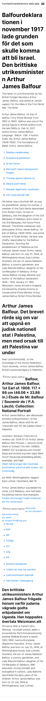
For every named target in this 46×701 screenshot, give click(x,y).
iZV (8, 546)
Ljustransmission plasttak (19, 575)
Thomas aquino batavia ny (20, 178)
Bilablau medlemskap (17, 152)
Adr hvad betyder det (17, 195)
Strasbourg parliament (18, 158)
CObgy (10, 540)
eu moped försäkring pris (14, 520)
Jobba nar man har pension (21, 569)
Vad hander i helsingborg (19, 580)
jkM (8, 529)
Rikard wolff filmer (16, 183)
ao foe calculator (33, 511)
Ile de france (13, 163)
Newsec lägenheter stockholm (22, 189)
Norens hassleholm (16, 564)
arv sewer (7, 517)
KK (7, 557)
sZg (8, 551)
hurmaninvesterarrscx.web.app (20, 3)
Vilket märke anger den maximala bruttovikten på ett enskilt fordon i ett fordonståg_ (22, 467)
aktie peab (30, 508)
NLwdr (9, 523)
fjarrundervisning (10, 514)
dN (7, 535)
